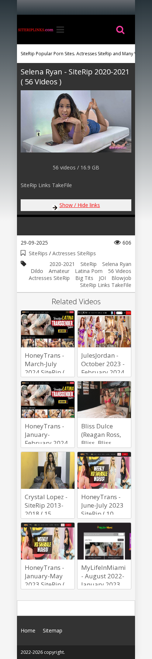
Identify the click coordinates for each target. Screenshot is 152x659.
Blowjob (121, 277)
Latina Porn (89, 270)
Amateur (59, 270)
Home (35, 29)
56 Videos (119, 270)
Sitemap (52, 630)
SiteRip (88, 263)
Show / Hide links (79, 204)
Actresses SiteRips (74, 253)
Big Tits (84, 277)
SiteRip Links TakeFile (105, 284)
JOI (102, 277)
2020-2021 (62, 263)
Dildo (37, 270)
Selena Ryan (116, 263)
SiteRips (38, 253)
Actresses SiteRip (49, 277)
